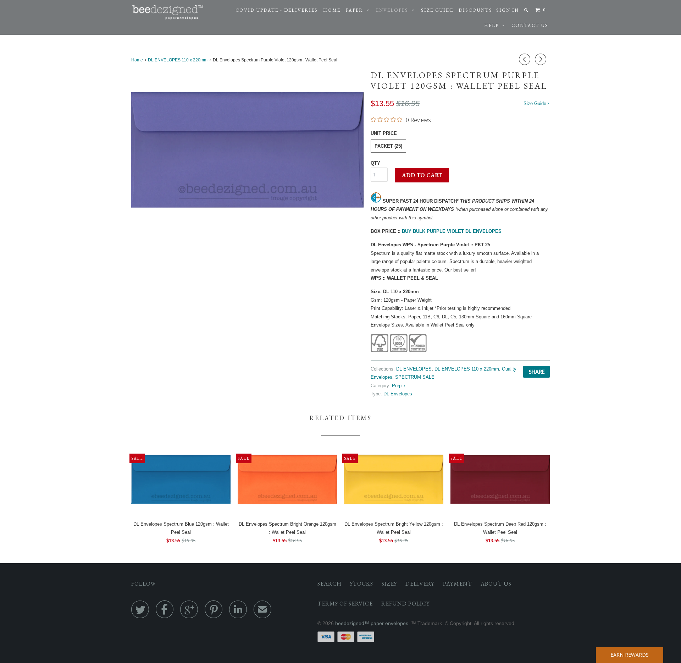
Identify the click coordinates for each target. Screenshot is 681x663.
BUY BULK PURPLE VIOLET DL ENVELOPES (452, 231)
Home (331, 10)
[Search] (527, 10)
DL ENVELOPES (414, 369)
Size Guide (437, 10)
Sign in (507, 10)
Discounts (475, 10)
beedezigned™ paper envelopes (371, 623)
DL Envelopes (397, 393)
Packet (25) (388, 146)
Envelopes (394, 10)
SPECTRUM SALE (414, 377)
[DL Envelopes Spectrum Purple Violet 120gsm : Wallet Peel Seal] (247, 150)
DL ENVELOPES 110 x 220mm (466, 369)
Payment (457, 583)
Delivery (419, 583)
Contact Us (529, 25)
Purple (398, 385)
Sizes (389, 583)
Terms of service (345, 603)
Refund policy (405, 603)
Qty (375, 163)
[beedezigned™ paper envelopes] (167, 12)
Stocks (361, 583)
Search (329, 583)
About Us (496, 583)
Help (493, 25)
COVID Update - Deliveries (277, 10)
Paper (356, 10)
